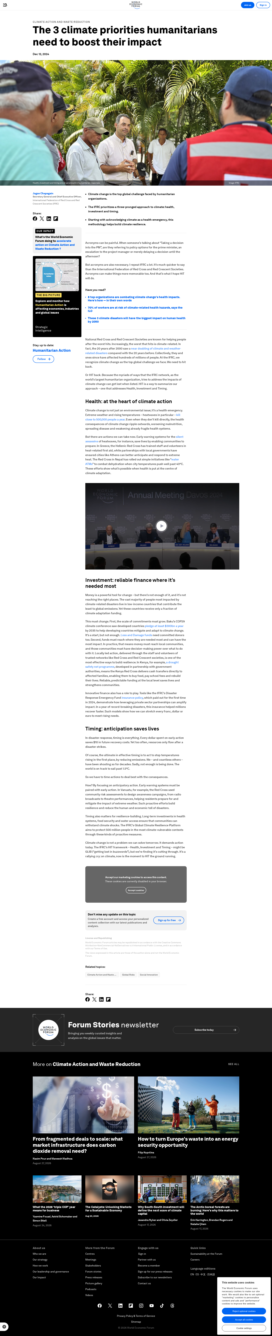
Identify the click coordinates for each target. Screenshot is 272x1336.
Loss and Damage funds (136, 635)
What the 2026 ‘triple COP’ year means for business (54, 1208)
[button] (162, 526)
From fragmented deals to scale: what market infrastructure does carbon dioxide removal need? (78, 1145)
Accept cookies (136, 890)
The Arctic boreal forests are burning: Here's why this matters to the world (214, 1210)
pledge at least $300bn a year (164, 626)
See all (233, 1064)
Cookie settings (244, 1328)
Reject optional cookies (243, 1311)
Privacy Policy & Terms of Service (136, 1315)
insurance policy (132, 697)
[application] (162, 526)
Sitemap (136, 1321)
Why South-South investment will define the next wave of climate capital (161, 1210)
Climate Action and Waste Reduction (61, 21)
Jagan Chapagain (43, 193)
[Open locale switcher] (4, 1327)
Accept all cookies (244, 1319)
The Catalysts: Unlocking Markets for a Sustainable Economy (108, 1208)
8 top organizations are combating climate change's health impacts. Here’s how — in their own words (134, 298)
